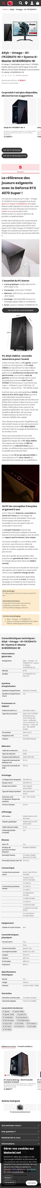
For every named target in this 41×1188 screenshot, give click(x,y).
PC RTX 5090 (7, 1030)
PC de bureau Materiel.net (20, 1112)
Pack (24, 945)
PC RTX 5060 (19, 1023)
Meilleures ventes (9, 1046)
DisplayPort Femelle (28, 894)
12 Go (25, 827)
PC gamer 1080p (18, 1011)
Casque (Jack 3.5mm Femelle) (29, 879)
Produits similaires (25, 1046)
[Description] (20, 167)
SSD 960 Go (27, 780)
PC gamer (6, 1011)
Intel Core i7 (27, 732)
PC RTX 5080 (31, 1026)
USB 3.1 (27, 890)
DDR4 (25, 754)
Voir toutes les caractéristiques (20, 310)
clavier (4, 211)
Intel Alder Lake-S (29, 710)
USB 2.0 (28, 902)
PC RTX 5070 (7, 1026)
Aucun (25, 805)
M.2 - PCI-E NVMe (29, 797)
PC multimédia (8, 1017)
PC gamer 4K (21, 1014)
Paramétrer (10, 1182)
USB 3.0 (28, 883)
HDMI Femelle (30, 898)
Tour (24, 942)
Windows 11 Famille (30, 691)
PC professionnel (21, 1017)
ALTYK (25, 671)
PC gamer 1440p (8, 1014)
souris (15, 211)
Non (24, 927)
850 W (25, 965)
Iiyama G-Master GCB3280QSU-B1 (16, 204)
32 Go (25, 750)
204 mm (26, 955)
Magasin (27, 2)
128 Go (25, 766)
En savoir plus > (18, 1172)
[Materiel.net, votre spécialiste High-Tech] (10, 3)
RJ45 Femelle (30, 905)
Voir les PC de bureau (12, 150)
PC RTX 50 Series (8, 1020)
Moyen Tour (27, 948)
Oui (24, 694)
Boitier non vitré (28, 952)
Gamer (25, 982)
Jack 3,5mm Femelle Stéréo (28, 914)
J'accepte (31, 1183)
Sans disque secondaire (27, 787)
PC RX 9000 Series (23, 1020)
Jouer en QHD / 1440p (31, 986)
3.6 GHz (25, 736)
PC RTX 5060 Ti (31, 1023)
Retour (6, 9)
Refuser (8, 1177)
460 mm (26, 958)
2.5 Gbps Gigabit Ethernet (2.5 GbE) (29, 856)
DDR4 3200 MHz (28, 757)
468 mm (26, 961)
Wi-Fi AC (26, 861)
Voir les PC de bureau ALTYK (14, 156)
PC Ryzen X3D (7, 1023)
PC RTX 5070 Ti (19, 1026)
